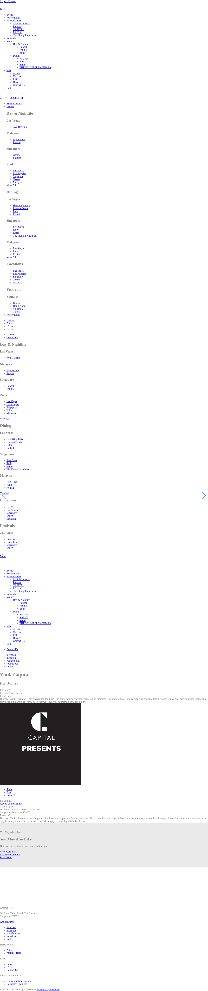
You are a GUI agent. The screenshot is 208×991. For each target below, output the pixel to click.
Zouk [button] (22, 52)
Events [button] (9, 14)
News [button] (9, 329)
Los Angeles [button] (19, 173)
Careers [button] (17, 76)
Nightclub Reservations (18, 981)
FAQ (9, 967)
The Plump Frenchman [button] (25, 35)
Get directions (7, 921)
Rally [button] (16, 229)
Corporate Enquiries (16, 984)
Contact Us (12, 970)
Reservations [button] (13, 17)
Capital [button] (23, 47)
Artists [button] (16, 73)
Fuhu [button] (15, 211)
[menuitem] (107, 14)
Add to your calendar (11, 803)
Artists (9, 950)
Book (6, 857)
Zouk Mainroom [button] (21, 23)
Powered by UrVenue (48, 989)
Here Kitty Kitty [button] (21, 205)
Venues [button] (10, 41)
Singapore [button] (18, 176)
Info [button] (8, 70)
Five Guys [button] (18, 227)
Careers (10, 964)
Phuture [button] (17, 26)
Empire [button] (16, 142)
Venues (10, 106)
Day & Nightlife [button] (21, 44)
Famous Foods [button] (20, 208)
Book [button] (9, 87)
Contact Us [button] (19, 85)
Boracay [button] (17, 303)
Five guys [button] (25, 58)
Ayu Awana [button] (19, 139)
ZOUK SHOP (13, 953)
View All (11, 185)
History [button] (17, 82)
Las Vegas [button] (18, 170)
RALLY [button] (17, 32)
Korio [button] (23, 64)
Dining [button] (16, 55)
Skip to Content (8, 1)
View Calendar (7, 851)
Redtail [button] (16, 214)
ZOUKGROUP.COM (11, 98)
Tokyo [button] (16, 179)
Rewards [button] (11, 38)
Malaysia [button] (17, 182)
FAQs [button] (16, 79)
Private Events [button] (13, 20)
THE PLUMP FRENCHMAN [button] (35, 67)
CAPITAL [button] (18, 29)
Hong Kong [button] (19, 306)
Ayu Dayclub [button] (20, 127)
